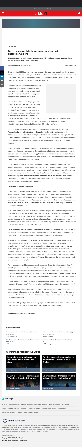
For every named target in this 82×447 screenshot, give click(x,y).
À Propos (4, 404)
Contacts (44, 404)
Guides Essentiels (28, 412)
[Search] (79, 13)
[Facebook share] (2, 68)
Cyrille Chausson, (15, 65)
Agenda (38, 408)
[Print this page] (2, 81)
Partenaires (23, 408)
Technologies (31, 408)
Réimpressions (66, 404)
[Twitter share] (2, 72)
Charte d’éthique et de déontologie (17, 404)
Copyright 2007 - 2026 (9, 438)
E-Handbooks (5, 412)
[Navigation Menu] (3, 13)
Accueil (4, 18)
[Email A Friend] (2, 85)
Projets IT (36, 412)
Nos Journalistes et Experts (49, 408)
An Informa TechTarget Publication (40, 8)
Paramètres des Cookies (19, 440)
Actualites (12, 46)
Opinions (20, 412)
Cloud (9, 18)
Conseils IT (13, 412)
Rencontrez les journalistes (34, 404)
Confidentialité (6, 440)
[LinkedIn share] (2, 77)
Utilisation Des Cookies (54, 404)
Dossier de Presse (61, 408)
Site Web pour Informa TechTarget (10, 408)
